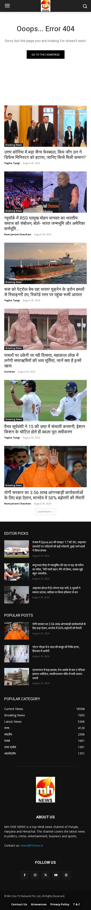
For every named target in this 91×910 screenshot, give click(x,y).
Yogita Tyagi (12, 163)
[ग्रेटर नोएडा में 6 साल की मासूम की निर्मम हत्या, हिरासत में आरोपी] (16, 653)
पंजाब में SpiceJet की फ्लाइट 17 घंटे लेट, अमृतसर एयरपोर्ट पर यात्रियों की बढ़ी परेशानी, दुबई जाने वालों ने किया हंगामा (59, 546)
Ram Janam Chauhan (17, 234)
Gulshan (9, 371)
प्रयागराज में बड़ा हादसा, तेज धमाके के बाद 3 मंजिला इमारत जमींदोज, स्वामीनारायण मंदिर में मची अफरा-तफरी (58, 674)
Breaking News (14, 144)
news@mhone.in (32, 845)
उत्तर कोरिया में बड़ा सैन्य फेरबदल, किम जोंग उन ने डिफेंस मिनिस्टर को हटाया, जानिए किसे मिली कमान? (45, 155)
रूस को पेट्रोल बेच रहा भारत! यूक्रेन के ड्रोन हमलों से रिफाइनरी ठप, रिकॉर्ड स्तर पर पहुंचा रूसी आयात (44, 292)
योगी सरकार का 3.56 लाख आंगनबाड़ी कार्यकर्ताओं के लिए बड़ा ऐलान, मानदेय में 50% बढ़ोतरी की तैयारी (44, 495)
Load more (44, 511)
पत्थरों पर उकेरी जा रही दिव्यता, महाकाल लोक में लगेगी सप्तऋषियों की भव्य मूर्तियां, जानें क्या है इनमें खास (42, 360)
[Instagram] (35, 875)
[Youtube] (56, 875)
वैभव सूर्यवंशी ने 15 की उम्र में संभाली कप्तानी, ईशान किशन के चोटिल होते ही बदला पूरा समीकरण (44, 429)
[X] (45, 875)
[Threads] (66, 875)
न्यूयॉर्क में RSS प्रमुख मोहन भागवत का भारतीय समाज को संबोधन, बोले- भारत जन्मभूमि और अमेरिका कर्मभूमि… (44, 223)
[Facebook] (25, 875)
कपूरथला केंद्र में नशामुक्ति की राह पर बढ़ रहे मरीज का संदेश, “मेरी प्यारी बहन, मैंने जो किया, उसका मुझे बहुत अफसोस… (58, 569)
